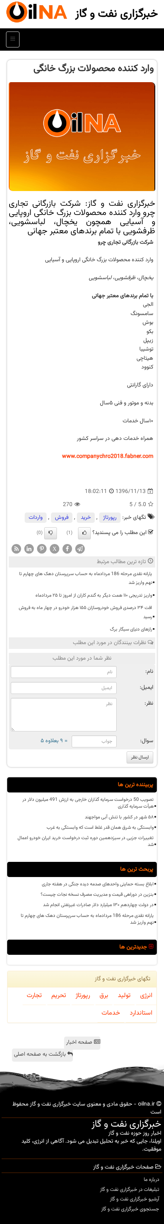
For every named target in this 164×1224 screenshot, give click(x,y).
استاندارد (141, 1013)
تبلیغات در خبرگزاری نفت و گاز (129, 1190)
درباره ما (151, 1180)
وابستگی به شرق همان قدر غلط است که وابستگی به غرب (100, 827)
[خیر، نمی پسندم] (50, 533)
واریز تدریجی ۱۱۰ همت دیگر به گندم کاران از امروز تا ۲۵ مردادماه (93, 595)
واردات (36, 517)
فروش (61, 517)
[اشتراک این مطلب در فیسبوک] (67, 548)
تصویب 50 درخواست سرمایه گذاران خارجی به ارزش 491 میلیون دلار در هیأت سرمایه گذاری (88, 803)
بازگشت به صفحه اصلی (40, 1054)
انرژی (146, 996)
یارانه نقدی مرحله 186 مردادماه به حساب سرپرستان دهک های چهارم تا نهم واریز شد (85, 578)
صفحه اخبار (80, 1042)
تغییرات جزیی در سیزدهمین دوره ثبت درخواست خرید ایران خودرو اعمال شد (86, 841)
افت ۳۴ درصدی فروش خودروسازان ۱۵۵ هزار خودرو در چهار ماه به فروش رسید (85, 612)
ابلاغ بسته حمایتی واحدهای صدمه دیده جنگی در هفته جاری (98, 884)
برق (104, 996)
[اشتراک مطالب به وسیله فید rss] (16, 548)
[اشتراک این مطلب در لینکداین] (29, 548)
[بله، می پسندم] (84, 533)
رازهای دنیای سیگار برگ (131, 629)
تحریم (58, 996)
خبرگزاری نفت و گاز (116, 14)
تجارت (34, 996)
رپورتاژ (110, 517)
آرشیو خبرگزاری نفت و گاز (134, 1199)
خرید (86, 517)
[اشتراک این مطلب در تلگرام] (80, 548)
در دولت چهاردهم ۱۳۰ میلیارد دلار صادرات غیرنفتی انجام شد (98, 905)
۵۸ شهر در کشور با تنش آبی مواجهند (119, 817)
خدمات (111, 1013)
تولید (124, 996)
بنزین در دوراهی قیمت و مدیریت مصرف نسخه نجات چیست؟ (97, 894)
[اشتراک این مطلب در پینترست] (41, 548)
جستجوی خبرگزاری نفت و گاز (130, 1209)
